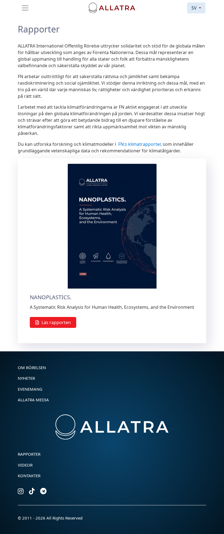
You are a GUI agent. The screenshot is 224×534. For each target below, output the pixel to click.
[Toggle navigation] (25, 8)
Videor (25, 465)
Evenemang (30, 389)
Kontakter (29, 475)
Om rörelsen (32, 367)
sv (194, 8)
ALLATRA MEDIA (33, 399)
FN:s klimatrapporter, (139, 144)
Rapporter (29, 454)
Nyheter (26, 378)
